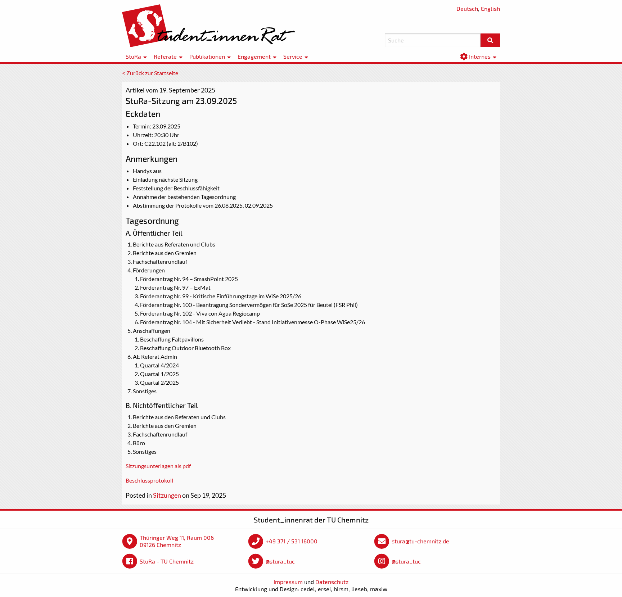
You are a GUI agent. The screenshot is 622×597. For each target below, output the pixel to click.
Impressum (288, 581)
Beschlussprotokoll (149, 480)
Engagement (254, 56)
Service (292, 56)
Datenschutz (331, 581)
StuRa (133, 56)
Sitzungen (167, 495)
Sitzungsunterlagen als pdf (158, 465)
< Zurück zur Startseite (150, 72)
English (490, 8)
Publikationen (207, 56)
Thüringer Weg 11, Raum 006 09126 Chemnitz (177, 541)
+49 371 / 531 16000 (291, 541)
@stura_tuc (280, 561)
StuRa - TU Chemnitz (167, 561)
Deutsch (467, 8)
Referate (165, 56)
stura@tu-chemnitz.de (420, 541)
